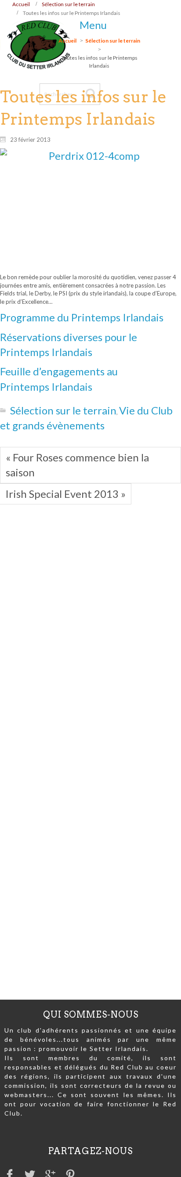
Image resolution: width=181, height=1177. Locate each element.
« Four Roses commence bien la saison (77, 465)
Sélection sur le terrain (68, 4)
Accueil (21, 4)
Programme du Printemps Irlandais (81, 317)
